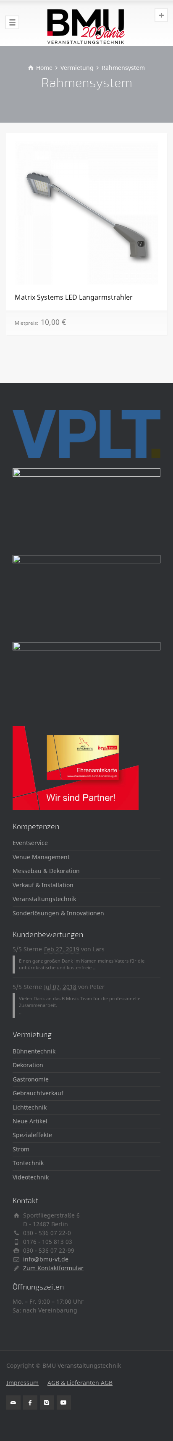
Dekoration (28, 1065)
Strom (21, 1149)
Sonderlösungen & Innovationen (58, 913)
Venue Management (41, 857)
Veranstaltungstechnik (44, 899)
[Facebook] (30, 1402)
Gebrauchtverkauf (38, 1093)
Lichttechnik (30, 1107)
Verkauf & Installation (43, 885)
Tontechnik (28, 1163)
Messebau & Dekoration (46, 871)
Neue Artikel (30, 1121)
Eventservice (30, 843)
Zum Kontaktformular (53, 1268)
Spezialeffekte (32, 1135)
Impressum (22, 1383)
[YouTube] (64, 1402)
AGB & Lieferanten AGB (80, 1383)
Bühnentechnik (34, 1051)
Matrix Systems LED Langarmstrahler (74, 297)
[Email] (13, 1402)
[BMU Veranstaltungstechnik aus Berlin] (86, 23)
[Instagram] (47, 1402)
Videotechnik (31, 1177)
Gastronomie (31, 1079)
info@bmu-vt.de (45, 1259)
